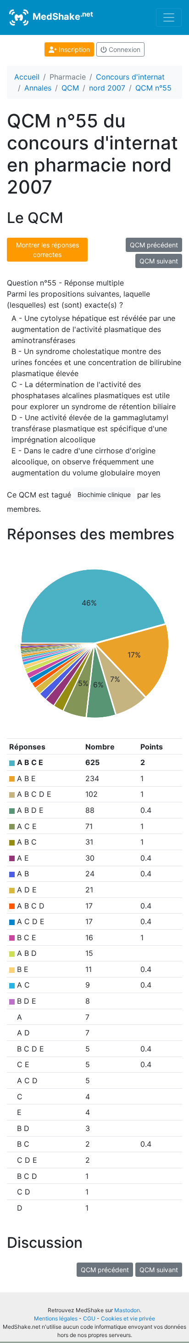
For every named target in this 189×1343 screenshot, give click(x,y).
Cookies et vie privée (128, 1318)
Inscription (73, 49)
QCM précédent (154, 245)
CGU (89, 1318)
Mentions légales (56, 1318)
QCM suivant (158, 261)
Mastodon (127, 1310)
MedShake (61, 16)
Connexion (123, 49)
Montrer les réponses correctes (47, 249)
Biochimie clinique (104, 494)
